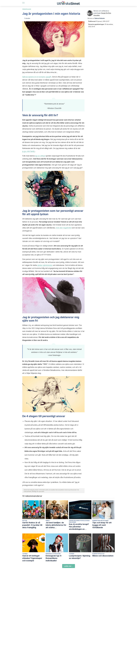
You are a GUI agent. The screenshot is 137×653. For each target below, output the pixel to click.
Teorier (24, 553)
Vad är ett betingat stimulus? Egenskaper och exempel (32, 558)
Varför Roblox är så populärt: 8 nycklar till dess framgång (32, 525)
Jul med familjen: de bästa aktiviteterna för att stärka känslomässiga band (56, 525)
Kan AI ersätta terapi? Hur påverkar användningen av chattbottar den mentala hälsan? (80, 526)
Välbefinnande (26, 9)
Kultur (24, 520)
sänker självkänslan (44, 265)
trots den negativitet (63, 228)
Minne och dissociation (102, 556)
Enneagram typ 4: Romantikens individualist (54, 558)
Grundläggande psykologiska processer (79, 521)
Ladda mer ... (68, 566)
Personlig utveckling (53, 553)
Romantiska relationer (100, 520)
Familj (48, 520)
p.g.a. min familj (28, 151)
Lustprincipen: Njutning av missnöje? (79, 557)
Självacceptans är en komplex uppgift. (37, 77)
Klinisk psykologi (98, 553)
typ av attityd (40, 156)
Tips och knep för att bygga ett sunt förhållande (102, 525)
